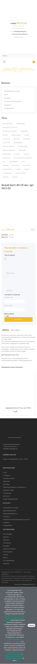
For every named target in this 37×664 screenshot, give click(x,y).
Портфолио (7, 493)
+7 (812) (18, 23)
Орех (23, 161)
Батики (5, 555)
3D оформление (8, 560)
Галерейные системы (12, 91)
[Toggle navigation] (4, 62)
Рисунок (15, 165)
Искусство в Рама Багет (13, 101)
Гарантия (6, 481)
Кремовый (7, 154)
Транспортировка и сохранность (14, 487)
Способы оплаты (9, 478)
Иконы (5, 557)
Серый (18, 169)
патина (15, 177)
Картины (6, 540)
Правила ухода (8, 490)
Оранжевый (13, 161)
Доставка (6, 484)
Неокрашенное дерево (23, 158)
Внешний (9, 291)
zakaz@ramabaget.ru (20, 31)
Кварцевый (18, 142)
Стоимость (7, 475)
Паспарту (7, 98)
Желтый (17, 139)
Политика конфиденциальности (25, 584)
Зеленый (26, 139)
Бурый (26, 135)
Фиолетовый (20, 173)
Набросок (7, 158)
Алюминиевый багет (10, 514)
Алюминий (20, 123)
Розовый (26, 165)
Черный (5, 177)
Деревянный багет (9, 70)
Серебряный (7, 169)
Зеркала (6, 537)
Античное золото (10, 127)
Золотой (6, 142)
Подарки (7, 105)
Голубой (6, 139)
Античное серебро (10, 131)
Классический (8, 146)
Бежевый (24, 131)
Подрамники (9, 108)
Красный (22, 150)
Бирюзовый (16, 135)
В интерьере (7, 552)
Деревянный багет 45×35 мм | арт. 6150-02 (18, 408)
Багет (6, 95)
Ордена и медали (9, 549)
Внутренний (10, 273)
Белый (5, 135)
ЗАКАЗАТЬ (18, 319)
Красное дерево (9, 150)
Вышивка (6, 546)
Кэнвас (17, 154)
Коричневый (23, 146)
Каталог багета (26, 68)
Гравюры (6, 563)
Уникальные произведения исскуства (16, 519)
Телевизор (7, 543)
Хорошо (31, 625)
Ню (4, 161)
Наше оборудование (10, 499)
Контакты (6, 496)
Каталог (15, 68)
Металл (27, 154)
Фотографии (7, 534)
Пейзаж (6, 165)
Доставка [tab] (15, 330)
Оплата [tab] (5, 330)
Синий (26, 169)
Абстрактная (7, 123)
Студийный (7, 173)
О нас (5, 472)
